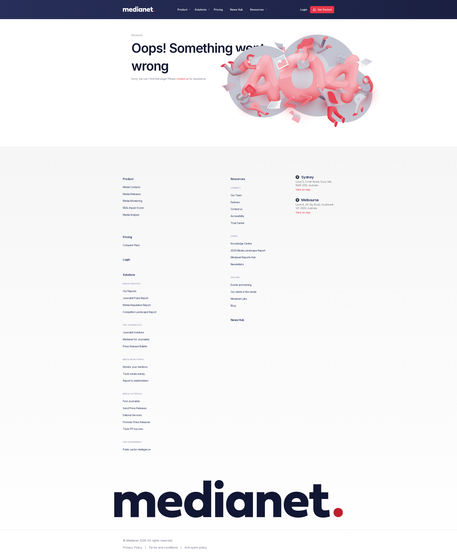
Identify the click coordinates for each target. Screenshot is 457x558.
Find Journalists (131, 401)
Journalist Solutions (133, 332)
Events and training (241, 284)
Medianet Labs (239, 298)
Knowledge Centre (241, 243)
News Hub (236, 9)
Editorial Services (132, 415)
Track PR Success (133, 428)
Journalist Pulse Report (135, 298)
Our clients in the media (243, 291)
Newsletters (237, 264)
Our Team (236, 195)
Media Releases (132, 194)
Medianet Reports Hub (243, 257)
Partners (235, 202)
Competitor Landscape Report (139, 311)
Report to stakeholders (135, 380)
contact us (182, 78)
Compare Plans (131, 245)
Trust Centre (237, 222)
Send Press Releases (135, 408)
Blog (233, 305)
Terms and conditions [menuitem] (163, 547)
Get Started (325, 9)
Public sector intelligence (136, 449)
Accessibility (237, 216)
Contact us (236, 209)
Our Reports (129, 291)
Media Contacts (131, 187)
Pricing (218, 9)
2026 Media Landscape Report (248, 250)
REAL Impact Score (133, 207)
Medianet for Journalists (136, 339)
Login (303, 9)
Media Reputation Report (136, 305)
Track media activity (134, 373)
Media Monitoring (132, 200)
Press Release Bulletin (135, 346)
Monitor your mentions (135, 366)
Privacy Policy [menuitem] (132, 547)
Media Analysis (131, 214)
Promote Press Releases (136, 422)
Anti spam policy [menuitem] (195, 547)
